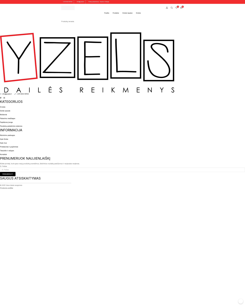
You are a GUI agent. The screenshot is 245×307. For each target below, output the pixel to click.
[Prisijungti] (167, 8)
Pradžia (106, 13)
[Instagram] (183, 2)
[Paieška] (171, 8)
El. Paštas (3, 166)
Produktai (116, 13)
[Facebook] (180, 2)
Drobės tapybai (127, 13)
